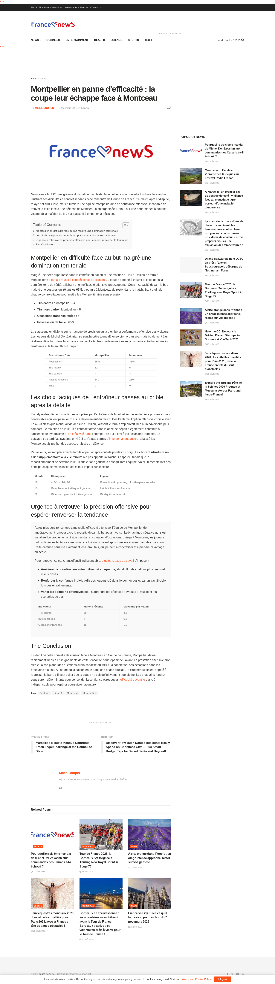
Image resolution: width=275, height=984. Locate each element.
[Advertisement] (171, 20)
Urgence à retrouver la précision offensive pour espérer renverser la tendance (82, 239)
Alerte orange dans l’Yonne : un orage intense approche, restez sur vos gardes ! (149, 858)
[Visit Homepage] (53, 24)
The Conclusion (45, 244)
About (34, 7)
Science (116, 39)
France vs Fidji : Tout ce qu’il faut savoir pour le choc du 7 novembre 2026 (147, 917)
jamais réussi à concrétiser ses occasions (78, 279)
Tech (148, 39)
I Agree (222, 979)
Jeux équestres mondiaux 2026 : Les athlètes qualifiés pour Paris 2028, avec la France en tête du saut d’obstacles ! (223, 361)
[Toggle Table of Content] (124, 225)
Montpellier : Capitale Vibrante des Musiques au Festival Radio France (222, 174)
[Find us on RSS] (243, 974)
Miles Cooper (44, 108)
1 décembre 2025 (68, 108)
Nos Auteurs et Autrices (50, 7)
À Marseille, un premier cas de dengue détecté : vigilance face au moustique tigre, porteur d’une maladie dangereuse (224, 199)
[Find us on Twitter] (232, 974)
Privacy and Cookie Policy (196, 979)
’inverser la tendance (122, 438)
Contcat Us (96, 7)
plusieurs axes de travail (118, 560)
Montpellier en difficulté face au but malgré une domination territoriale (77, 230)
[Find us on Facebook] (227, 974)
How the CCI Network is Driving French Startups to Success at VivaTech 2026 (222, 335)
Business (53, 39)
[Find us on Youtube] (237, 974)
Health (99, 39)
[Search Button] (242, 40)
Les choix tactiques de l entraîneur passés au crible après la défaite (76, 235)
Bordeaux (88, 846)
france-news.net (47, 974)
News (35, 39)
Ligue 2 (58, 693)
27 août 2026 (39, 871)
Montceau (73, 693)
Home (34, 78)
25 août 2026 (39, 931)
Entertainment (77, 39)
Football (44, 693)
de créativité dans (79, 433)
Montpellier (89, 693)
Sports (133, 39)
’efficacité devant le (132, 679)
